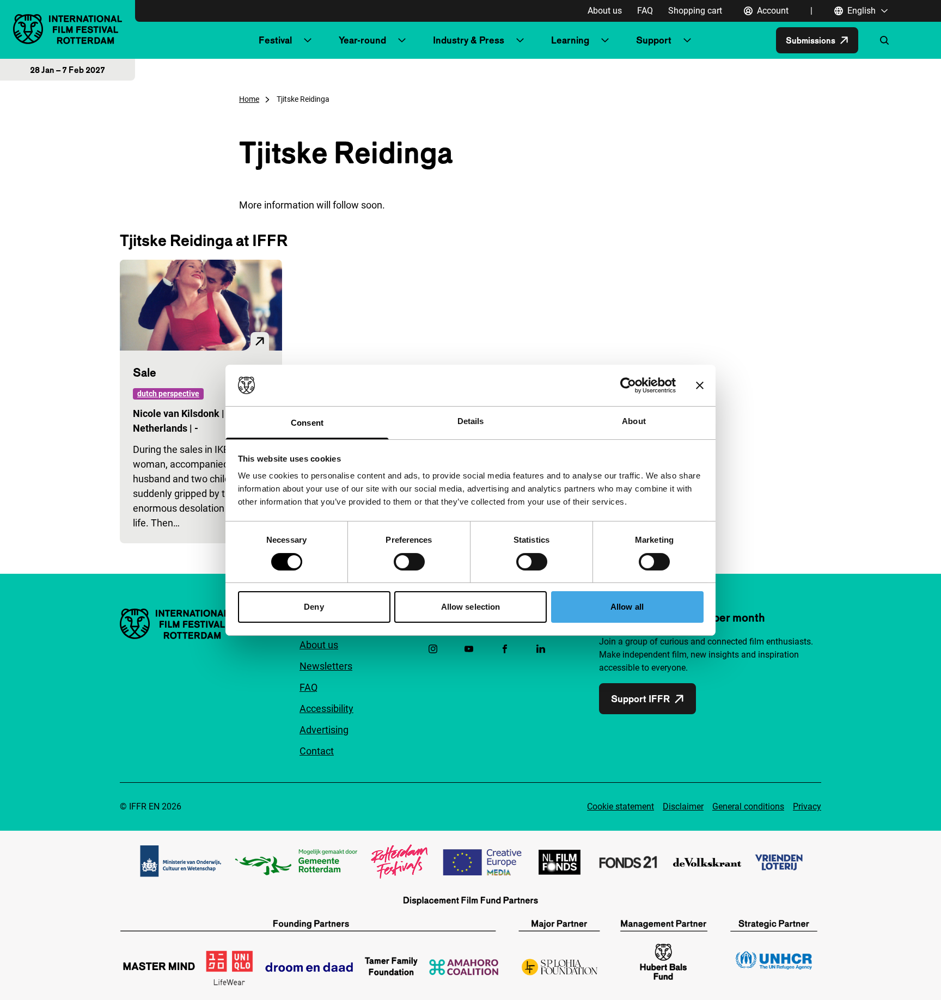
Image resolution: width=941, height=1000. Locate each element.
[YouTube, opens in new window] (468, 648)
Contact (317, 751)
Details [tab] (470, 421)
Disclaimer (683, 806)
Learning (570, 40)
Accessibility (326, 708)
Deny (313, 606)
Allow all (627, 606)
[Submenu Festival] (307, 40)
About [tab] (634, 421)
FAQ (645, 10)
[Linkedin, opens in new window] (540, 648)
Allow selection (470, 606)
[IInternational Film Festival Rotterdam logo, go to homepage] (67, 29)
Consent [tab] (307, 422)
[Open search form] (884, 40)
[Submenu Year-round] (401, 40)
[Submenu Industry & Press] (520, 40)
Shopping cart (695, 10)
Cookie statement (620, 806)
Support (653, 40)
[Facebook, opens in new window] (504, 648)
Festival (275, 40)
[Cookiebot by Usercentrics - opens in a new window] (628, 385)
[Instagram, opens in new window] (433, 648)
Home (249, 99)
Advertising (324, 729)
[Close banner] (700, 385)
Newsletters (326, 666)
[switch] (409, 561)
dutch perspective (168, 393)
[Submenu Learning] (605, 40)
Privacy (807, 806)
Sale (144, 372)
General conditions (748, 806)
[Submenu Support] (687, 40)
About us (605, 10)
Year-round (362, 40)
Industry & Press (468, 40)
